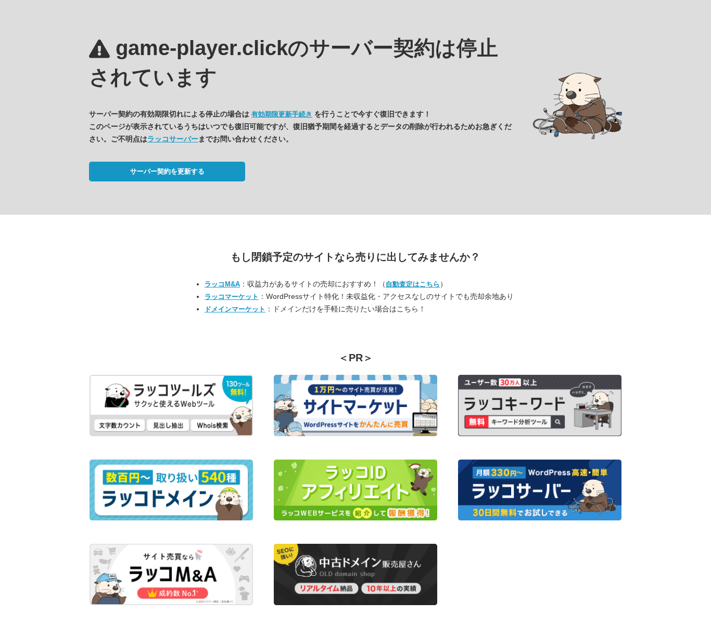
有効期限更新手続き (281, 114)
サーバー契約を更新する (167, 171)
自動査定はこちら (413, 284)
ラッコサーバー (172, 139)
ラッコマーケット (232, 296)
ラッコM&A (222, 284)
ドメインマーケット (235, 309)
